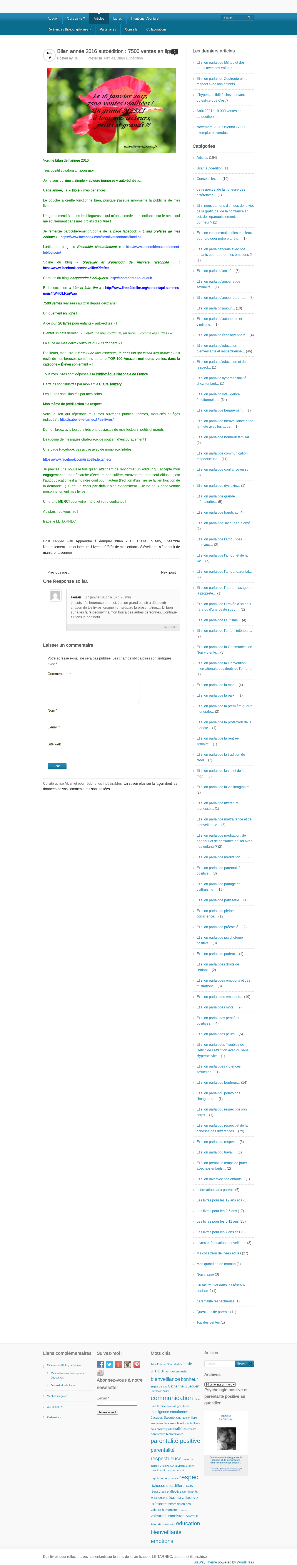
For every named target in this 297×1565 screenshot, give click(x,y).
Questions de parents (213, 1312)
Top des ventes (208, 1322)
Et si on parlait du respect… (218, 1142)
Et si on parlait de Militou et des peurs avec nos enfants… (221, 65)
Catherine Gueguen (183, 1386)
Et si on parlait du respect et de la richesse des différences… (222, 1128)
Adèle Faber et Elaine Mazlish (166, 1364)
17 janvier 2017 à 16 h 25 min (108, 597)
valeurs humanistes (167, 1516)
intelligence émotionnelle (170, 1412)
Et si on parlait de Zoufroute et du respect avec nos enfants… (222, 81)
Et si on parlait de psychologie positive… (220, 940)
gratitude (183, 1406)
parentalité (174, 1429)
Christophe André (160, 1391)
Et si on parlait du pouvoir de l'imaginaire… (218, 1096)
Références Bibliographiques (69, 29)
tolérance (158, 1504)
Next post (170, 572)
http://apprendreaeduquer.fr (131, 278)
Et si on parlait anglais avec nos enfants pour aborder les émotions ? (224, 252)
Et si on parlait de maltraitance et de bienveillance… (224, 822)
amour (158, 1371)
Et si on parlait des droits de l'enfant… (218, 967)
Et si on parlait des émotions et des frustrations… (223, 983)
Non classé (205, 1274)
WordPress (245, 1562)
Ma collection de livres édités (219, 1253)
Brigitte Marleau (159, 1386)
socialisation (158, 1498)
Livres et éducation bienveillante (221, 1243)
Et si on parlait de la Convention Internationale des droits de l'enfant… (225, 666)
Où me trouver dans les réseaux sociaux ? (221, 1288)
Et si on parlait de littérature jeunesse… (218, 806)
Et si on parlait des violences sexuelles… (219, 1069)
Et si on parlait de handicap (218, 512)
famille (161, 1406)
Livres (117, 18)
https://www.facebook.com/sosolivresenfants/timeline (101, 237)
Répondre (171, 627)
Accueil (53, 18)
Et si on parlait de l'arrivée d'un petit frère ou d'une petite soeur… (224, 607)
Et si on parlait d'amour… (216, 308)
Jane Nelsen (182, 1417)
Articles (99, 18)
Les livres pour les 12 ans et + (219, 1200)
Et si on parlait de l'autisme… (219, 620)
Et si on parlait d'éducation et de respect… (221, 364)
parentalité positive (175, 1441)
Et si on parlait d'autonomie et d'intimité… (219, 321)
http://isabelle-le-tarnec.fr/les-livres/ (86, 419)
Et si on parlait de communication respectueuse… (222, 456)
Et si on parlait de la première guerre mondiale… (224, 709)
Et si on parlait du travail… (217, 1152)
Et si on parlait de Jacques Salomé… (225, 523)
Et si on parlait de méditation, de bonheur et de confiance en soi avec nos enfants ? (224, 841)
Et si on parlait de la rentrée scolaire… (218, 741)
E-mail (54, 727)
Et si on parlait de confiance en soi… (225, 469)
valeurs (183, 1510)
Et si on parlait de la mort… (217, 685)
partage (155, 1465)
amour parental (176, 1371)
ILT (77, 58)
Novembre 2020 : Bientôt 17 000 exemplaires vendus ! (221, 130)
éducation (157, 1524)
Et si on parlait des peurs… (217, 1034)
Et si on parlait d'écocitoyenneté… (223, 335)
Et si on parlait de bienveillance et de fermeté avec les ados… (225, 424)
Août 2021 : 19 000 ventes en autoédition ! (219, 113)
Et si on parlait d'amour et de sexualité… (218, 284)
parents (187, 1459)
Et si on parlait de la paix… (217, 695)
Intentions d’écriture (145, 18)
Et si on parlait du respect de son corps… (222, 1112)
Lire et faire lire (78, 547)
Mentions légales (57, 1396)
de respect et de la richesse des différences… (221, 192)
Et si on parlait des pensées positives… (218, 1020)
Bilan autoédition (130, 58)
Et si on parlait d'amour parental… (223, 297)
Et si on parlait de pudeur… (217, 954)
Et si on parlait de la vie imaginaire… (225, 787)
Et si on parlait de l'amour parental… (224, 571)
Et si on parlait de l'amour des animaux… (219, 542)
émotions (162, 1541)
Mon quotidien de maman (216, 1264)
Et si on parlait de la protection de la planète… (224, 725)
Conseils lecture (209, 179)
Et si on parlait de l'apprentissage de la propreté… (224, 590)
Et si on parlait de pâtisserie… (219, 900)
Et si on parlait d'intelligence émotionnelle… (218, 397)
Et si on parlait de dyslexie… (218, 485)
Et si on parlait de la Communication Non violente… (224, 649)
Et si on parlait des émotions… (220, 997)
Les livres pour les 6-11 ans (218, 1221)
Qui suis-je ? (76, 18)
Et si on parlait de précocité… (219, 927)
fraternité (171, 1406)
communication (172, 1397)
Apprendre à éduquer (94, 541)
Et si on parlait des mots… (217, 1007)
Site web (54, 744)
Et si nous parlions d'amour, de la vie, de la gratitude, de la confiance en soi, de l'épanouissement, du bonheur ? (225, 214)
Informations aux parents (215, 1190)
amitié (187, 1364)
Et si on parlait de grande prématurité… (216, 499)
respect (189, 1477)
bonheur (189, 1379)
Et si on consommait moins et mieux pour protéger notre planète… (224, 235)
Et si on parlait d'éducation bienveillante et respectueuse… (221, 348)
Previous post (55, 572)
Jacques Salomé (163, 1417)
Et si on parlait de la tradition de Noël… (221, 757)
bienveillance (165, 1379)
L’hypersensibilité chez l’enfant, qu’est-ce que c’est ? (221, 97)
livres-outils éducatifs (178, 1423)
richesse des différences (172, 1485)
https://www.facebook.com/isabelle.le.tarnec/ (77, 459)
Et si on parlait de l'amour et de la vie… (222, 558)
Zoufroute (192, 1516)
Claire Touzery (149, 541)
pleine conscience (174, 1465)
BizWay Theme (205, 1562)
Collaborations (156, 29)
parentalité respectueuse (216, 1301)
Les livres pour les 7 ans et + (218, 1232)
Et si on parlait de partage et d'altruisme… (218, 887)
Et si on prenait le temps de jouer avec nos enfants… (222, 1165)
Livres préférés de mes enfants (114, 547)
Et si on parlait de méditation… (220, 857)
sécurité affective (182, 1497)
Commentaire (59, 674)
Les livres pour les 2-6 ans (217, 1211)
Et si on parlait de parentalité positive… (218, 870)
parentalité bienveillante (167, 1434)
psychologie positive (164, 1478)
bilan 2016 (124, 541)
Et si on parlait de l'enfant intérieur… (224, 630)
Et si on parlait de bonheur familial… (224, 437)
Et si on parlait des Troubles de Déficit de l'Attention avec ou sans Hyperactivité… (223, 1050)
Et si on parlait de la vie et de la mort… (221, 773)
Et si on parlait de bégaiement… (221, 410)
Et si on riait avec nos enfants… (221, 1179)
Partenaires (108, 29)
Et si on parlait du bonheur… (218, 1082)
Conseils (131, 29)
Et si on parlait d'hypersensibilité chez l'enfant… (221, 381)
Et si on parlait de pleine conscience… (215, 913)
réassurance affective (166, 1491)
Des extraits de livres (63, 1385)
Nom (52, 710)
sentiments (190, 1491)
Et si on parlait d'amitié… (216, 271)
